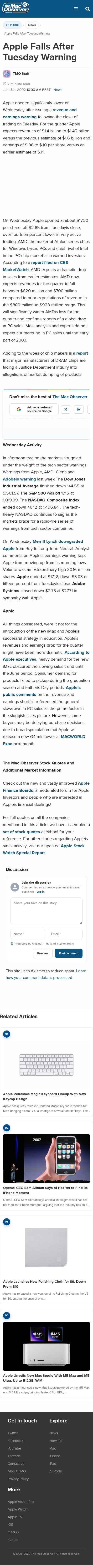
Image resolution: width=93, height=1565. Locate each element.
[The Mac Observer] (15, 9)
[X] (65, 409)
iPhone (54, 1455)
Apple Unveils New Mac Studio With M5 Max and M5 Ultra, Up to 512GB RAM (46, 1378)
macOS (13, 1532)
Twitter (13, 1433)
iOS (10, 1524)
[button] (76, 9)
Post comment (68, 953)
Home (14, 25)
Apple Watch (17, 1509)
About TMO (17, 1471)
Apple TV (15, 1516)
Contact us (16, 1463)
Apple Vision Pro (21, 1501)
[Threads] (78, 409)
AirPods (55, 1471)
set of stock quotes (21, 831)
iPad (52, 1463)
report (82, 353)
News (32, 25)
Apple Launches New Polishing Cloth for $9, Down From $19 (44, 1284)
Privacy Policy (18, 1478)
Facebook (15, 1440)
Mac (52, 1448)
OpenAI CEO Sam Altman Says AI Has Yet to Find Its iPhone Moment (45, 1190)
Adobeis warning (19, 479)
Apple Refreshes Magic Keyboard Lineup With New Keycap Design (44, 1096)
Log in (41, 892)
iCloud (13, 1539)
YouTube (14, 1448)
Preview (42, 953)
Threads (14, 1455)
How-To (55, 1440)
